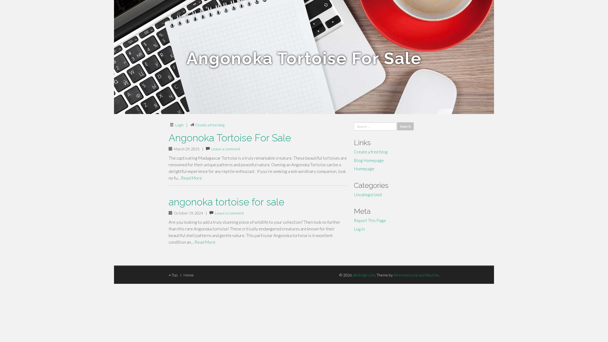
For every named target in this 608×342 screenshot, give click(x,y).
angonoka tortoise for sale (226, 202)
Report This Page (370, 220)
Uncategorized (368, 194)
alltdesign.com (363, 275)
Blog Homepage (369, 160)
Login (179, 125)
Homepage (364, 168)
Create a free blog (209, 125)
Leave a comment (225, 149)
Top (174, 275)
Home (188, 275)
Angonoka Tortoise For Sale (230, 138)
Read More (191, 177)
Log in (359, 229)
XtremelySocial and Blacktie (416, 275)
